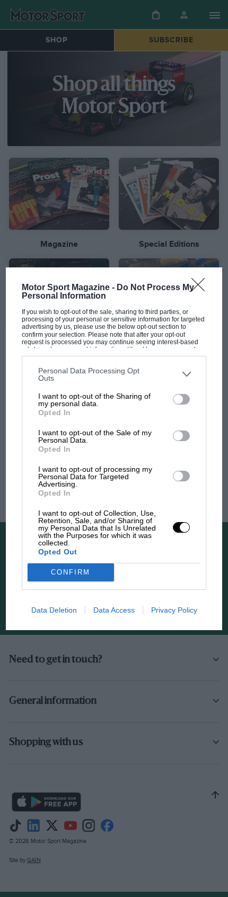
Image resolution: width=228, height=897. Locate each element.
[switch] (181, 399)
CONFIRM (70, 572)
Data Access (114, 610)
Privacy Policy (174, 610)
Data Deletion (54, 610)
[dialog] (114, 448)
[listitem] (114, 374)
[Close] (201, 288)
